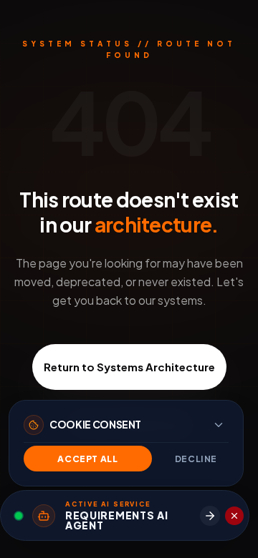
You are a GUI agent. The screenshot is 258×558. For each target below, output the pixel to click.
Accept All (87, 458)
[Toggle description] (219, 425)
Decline (196, 458)
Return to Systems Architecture (129, 366)
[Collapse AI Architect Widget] (234, 515)
